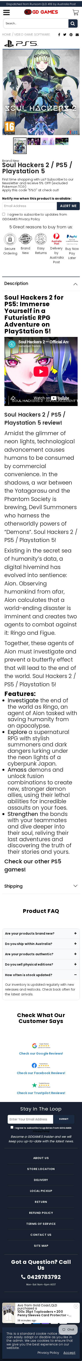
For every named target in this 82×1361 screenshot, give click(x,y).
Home (6, 34)
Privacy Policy (29, 219)
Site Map (41, 1246)
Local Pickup (41, 1191)
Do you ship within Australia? (28, 944)
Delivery (41, 1180)
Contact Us (40, 1235)
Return (41, 1202)
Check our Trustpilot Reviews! (41, 1093)
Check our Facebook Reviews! (41, 1073)
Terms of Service (41, 1224)
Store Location (41, 1169)
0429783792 (44, 1277)
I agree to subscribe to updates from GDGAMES (34, 216)
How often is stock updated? (28, 975)
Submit (64, 1119)
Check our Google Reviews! (41, 1053)
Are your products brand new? (29, 933)
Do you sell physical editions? (29, 964)
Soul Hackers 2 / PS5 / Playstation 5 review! (35, 419)
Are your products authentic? (29, 954)
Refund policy (41, 1213)
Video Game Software (32, 34)
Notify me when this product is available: (37, 198)
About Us (41, 1158)
